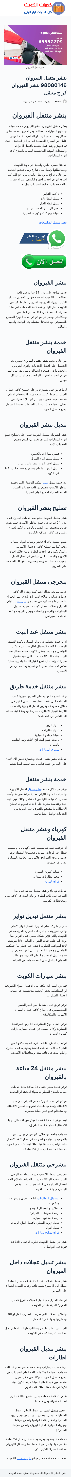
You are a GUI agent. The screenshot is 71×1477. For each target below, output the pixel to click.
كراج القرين (52, 881)
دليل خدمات (24, 1458)
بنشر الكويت (28, 101)
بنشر (45, 482)
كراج (56, 1232)
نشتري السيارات (49, 749)
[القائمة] (7, 8)
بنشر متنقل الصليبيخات (53, 222)
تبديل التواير (20, 601)
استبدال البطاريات (48, 1198)
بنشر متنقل (35, 789)
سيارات (39, 1232)
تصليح (49, 1232)
